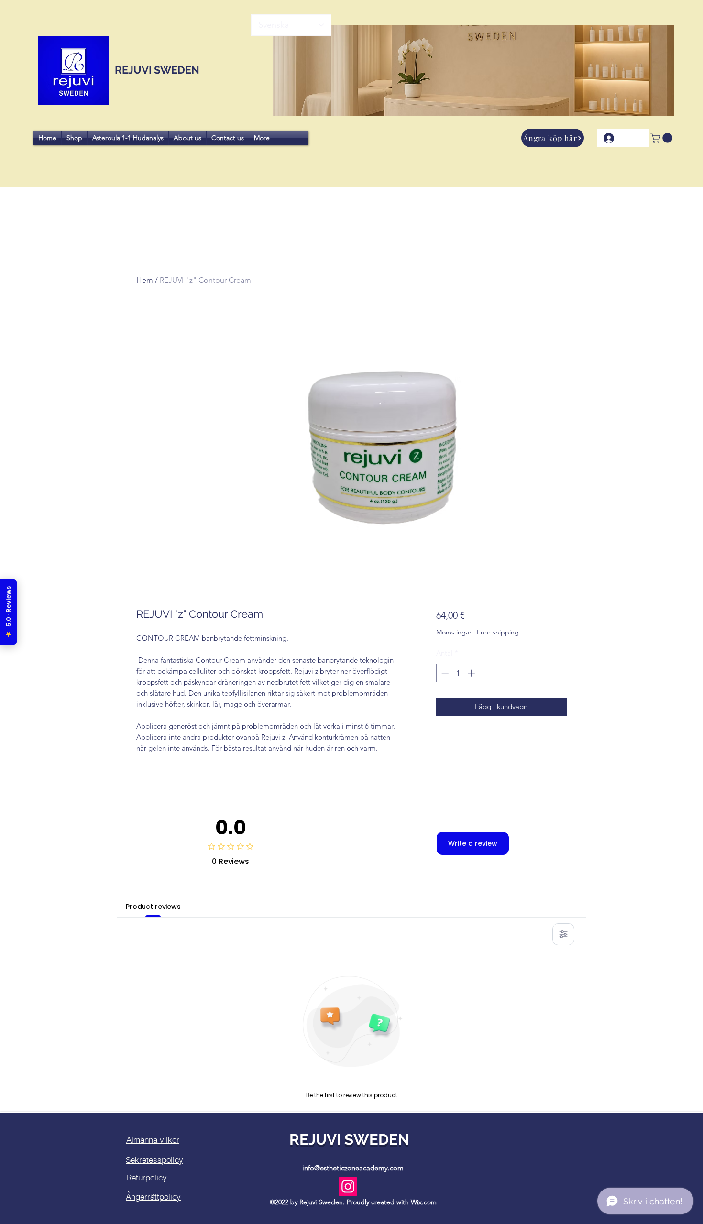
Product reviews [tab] (153, 906)
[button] (552, 138)
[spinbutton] (458, 673)
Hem (144, 279)
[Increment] (472, 673)
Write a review (472, 843)
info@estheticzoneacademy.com (353, 1167)
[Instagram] (348, 1186)
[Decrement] (444, 673)
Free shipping (498, 632)
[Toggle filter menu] (563, 934)
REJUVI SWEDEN (155, 70)
